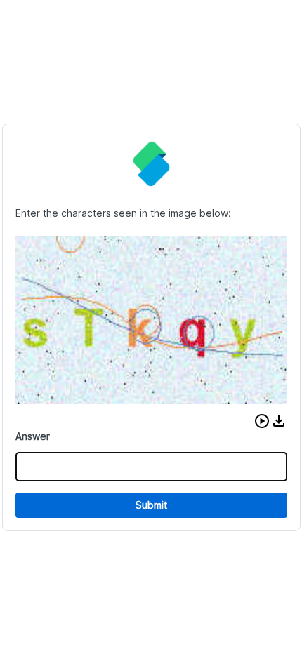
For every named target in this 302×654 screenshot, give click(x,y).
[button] (262, 421)
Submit (151, 505)
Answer (32, 436)
